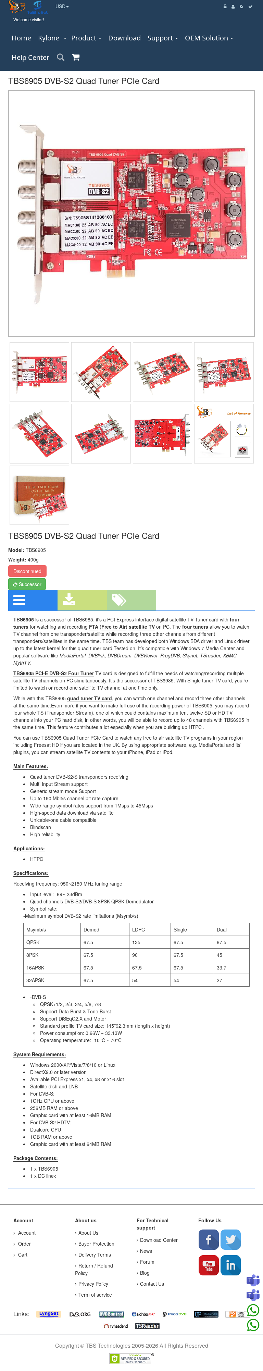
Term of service (95, 1294)
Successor (29, 584)
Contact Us (152, 1283)
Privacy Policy (93, 1283)
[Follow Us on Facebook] (208, 1239)
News (146, 1250)
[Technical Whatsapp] (253, 1325)
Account (26, 1232)
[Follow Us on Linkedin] (230, 1265)
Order (24, 1243)
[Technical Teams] (253, 1295)
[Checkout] (251, 6)
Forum (147, 1261)
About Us (88, 1232)
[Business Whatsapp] (253, 1310)
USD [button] (60, 6)
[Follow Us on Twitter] (230, 1239)
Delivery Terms (94, 1254)
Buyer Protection (96, 1243)
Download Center (159, 1239)
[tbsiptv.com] (17, 6)
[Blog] (241, 6)
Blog (145, 1272)
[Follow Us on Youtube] (208, 1265)
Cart (22, 1254)
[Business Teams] (253, 1280)
